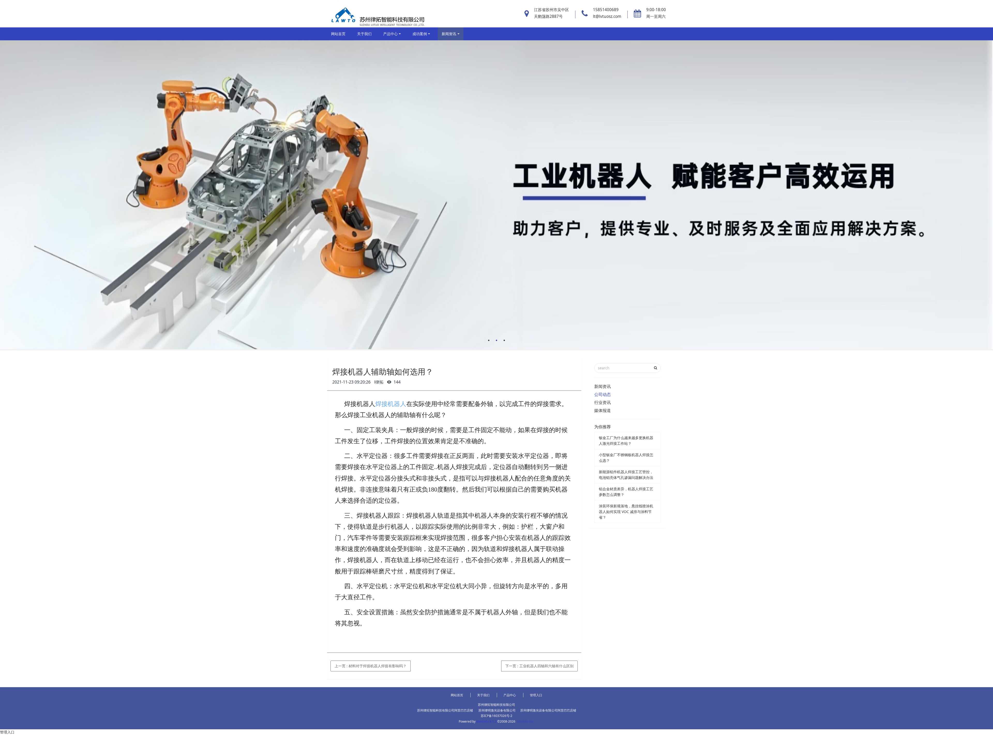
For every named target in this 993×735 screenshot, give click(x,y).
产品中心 (390, 33)
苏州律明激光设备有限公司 (497, 710)
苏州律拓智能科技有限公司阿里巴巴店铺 (445, 710)
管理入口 (536, 695)
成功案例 (419, 33)
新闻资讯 (449, 33)
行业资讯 (602, 402)
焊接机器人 (390, 404)
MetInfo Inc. (525, 721)
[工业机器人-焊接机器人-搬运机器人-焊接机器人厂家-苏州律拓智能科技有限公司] (376, 13)
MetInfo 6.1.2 (486, 721)
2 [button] (496, 340)
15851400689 (606, 9)
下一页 (539, 665)
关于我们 (364, 33)
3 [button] (504, 340)
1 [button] (488, 340)
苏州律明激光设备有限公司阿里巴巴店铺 (548, 710)
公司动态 (602, 394)
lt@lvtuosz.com (607, 16)
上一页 (371, 665)
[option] (496, 194)
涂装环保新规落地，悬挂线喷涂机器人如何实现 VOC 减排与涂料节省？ (626, 511)
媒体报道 (602, 410)
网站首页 (338, 33)
